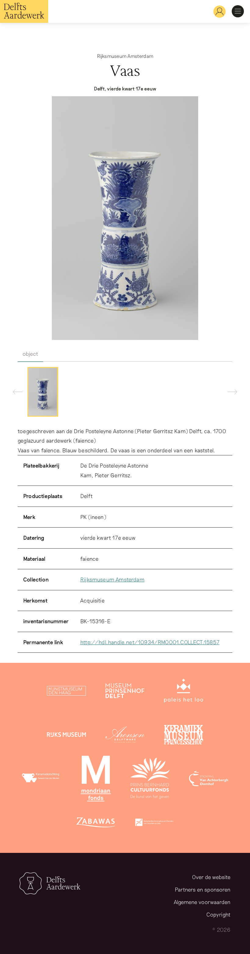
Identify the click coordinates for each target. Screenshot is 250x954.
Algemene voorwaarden (202, 902)
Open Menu (238, 11)
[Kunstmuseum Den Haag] (66, 692)
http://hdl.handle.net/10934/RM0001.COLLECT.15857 (150, 642)
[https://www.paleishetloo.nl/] (183, 692)
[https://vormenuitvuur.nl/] (154, 824)
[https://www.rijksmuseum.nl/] (66, 736)
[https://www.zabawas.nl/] (95, 824)
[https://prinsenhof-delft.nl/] (125, 692)
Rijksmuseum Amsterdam (112, 579)
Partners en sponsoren (202, 889)
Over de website (211, 877)
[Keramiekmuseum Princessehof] (183, 736)
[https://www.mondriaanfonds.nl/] (96, 780)
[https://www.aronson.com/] (125, 736)
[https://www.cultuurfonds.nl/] (150, 780)
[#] (217, 11)
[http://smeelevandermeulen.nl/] (41, 780)
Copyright (218, 914)
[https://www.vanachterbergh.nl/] (208, 780)
